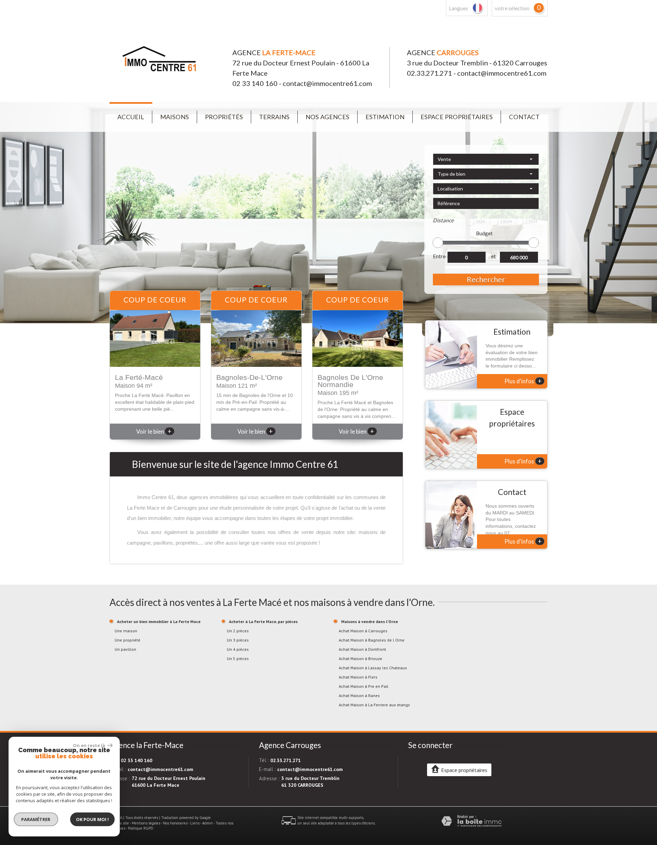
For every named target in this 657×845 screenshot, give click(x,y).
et (493, 256)
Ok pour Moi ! (92, 819)
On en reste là (89, 745)
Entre (439, 256)
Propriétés (224, 117)
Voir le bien (153, 431)
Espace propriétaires (457, 117)
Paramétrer (36, 819)
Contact (524, 117)
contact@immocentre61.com (327, 83)
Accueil (130, 117)
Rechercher (486, 279)
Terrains (274, 117)
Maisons (174, 117)
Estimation (384, 117)
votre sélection (512, 8)
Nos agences (327, 117)
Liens (194, 823)
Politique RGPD (140, 828)
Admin (207, 823)
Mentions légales (146, 823)
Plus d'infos (523, 381)
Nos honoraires (175, 823)
